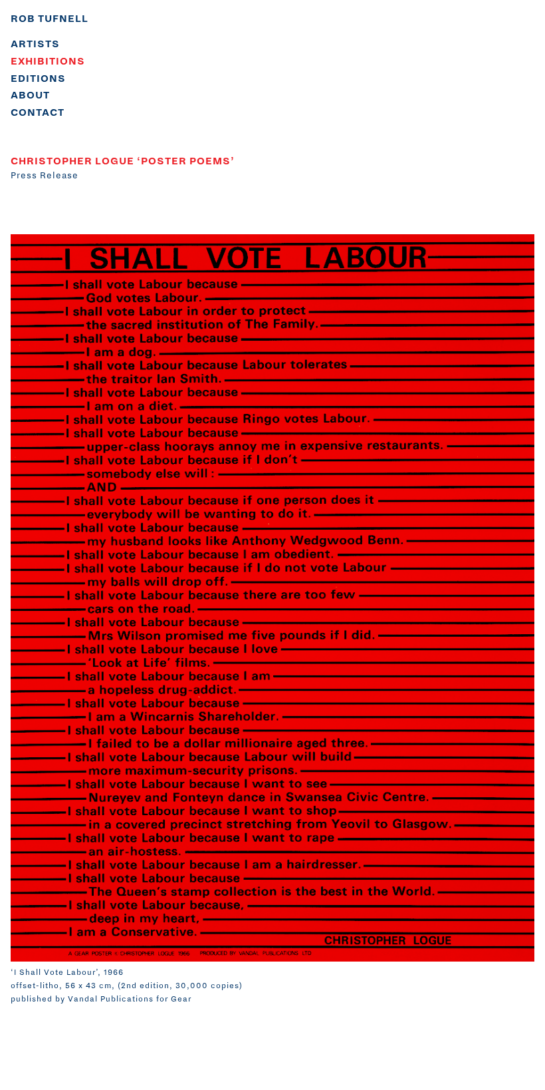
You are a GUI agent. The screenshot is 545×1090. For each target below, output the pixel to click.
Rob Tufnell (49, 18)
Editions (38, 78)
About (30, 95)
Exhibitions (48, 61)
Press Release (44, 175)
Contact (37, 112)
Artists (35, 44)
